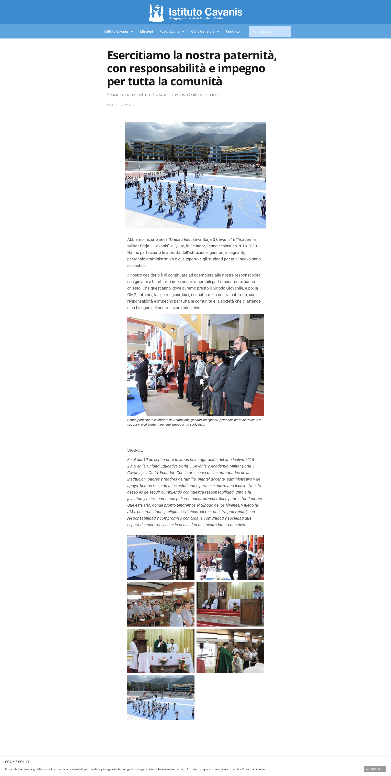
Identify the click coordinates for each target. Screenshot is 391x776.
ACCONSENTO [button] (374, 769)
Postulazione (169, 31)
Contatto (233, 31)
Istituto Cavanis (116, 31)
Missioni (146, 31)
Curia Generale (202, 31)
